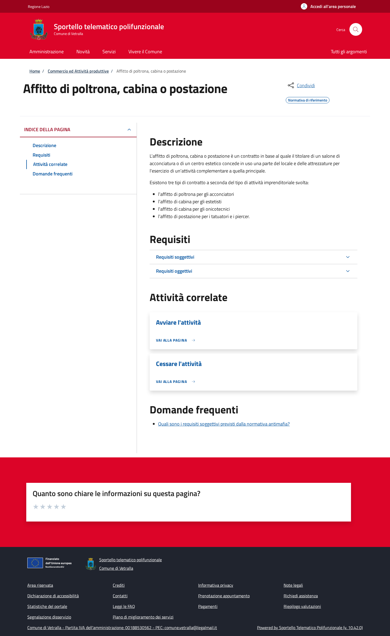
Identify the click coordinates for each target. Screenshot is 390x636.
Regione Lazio (38, 6)
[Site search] (355, 29)
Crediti (119, 585)
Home (34, 71)
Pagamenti (208, 606)
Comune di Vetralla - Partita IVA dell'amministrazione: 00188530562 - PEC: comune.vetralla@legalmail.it (122, 627)
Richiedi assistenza (301, 596)
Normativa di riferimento (307, 99)
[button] (328, 6)
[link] (177, 340)
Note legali (293, 585)
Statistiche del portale (47, 606)
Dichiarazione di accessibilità (53, 596)
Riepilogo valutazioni (302, 606)
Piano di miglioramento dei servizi (143, 617)
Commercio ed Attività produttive (78, 71)
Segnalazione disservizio (49, 617)
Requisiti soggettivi (175, 256)
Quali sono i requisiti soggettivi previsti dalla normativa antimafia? (224, 423)
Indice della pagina (47, 129)
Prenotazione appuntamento (224, 596)
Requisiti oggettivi (174, 271)
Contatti (120, 596)
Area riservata (40, 585)
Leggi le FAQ (124, 606)
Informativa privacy (215, 585)
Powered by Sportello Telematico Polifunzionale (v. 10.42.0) (310, 627)
